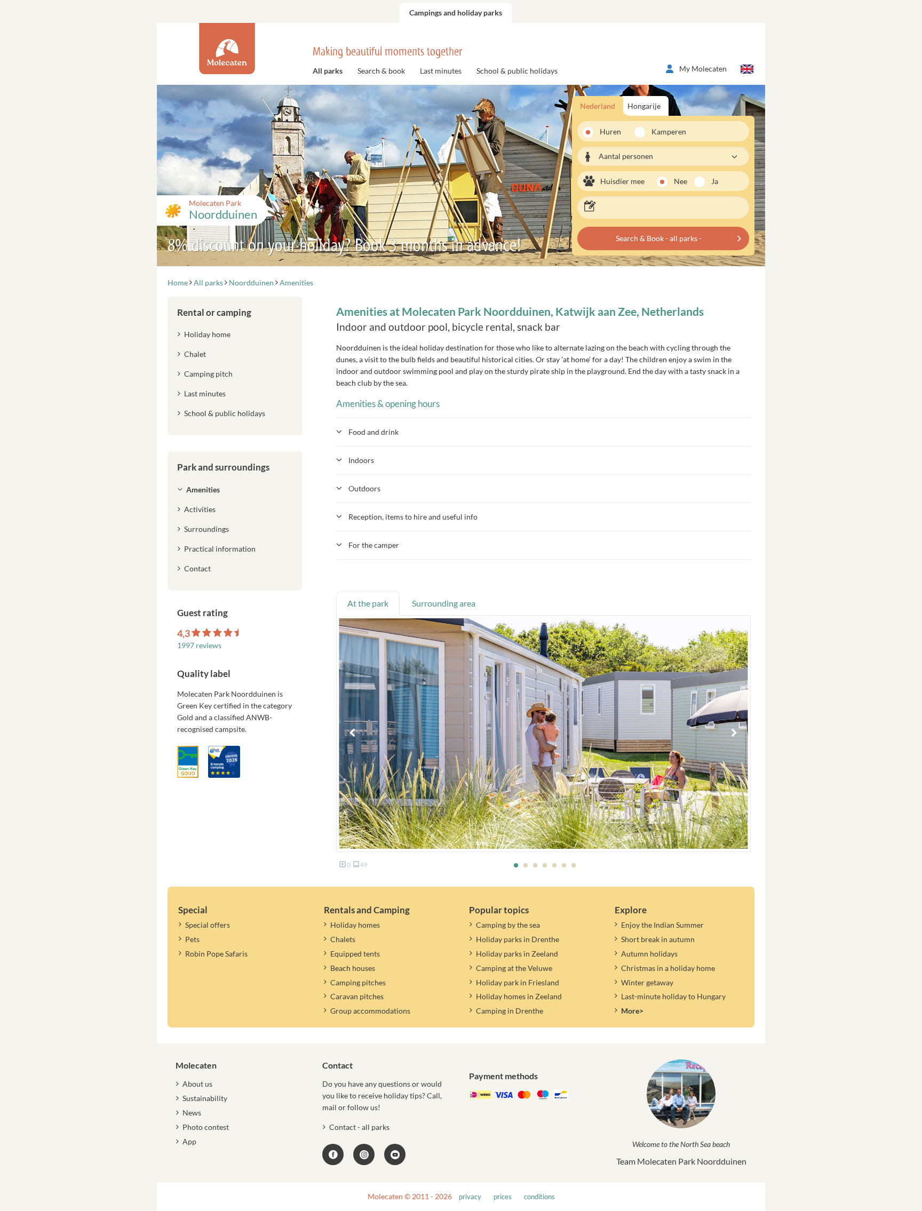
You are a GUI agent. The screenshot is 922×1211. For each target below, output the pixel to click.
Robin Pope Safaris (216, 953)
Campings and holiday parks (455, 12)
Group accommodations (370, 1010)
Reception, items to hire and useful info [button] (413, 516)
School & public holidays (517, 70)
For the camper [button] (373, 544)
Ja (714, 181)
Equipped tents (355, 953)
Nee (680, 181)
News (191, 1112)
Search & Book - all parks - (659, 238)
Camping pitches (358, 982)
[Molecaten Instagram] (364, 1154)
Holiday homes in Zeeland (519, 996)
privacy (470, 1197)
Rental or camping (214, 312)
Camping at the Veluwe (514, 968)
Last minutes (441, 70)
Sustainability (204, 1098)
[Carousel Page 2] (525, 865)
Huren (610, 131)
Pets (192, 939)
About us (197, 1083)
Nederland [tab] (597, 105)
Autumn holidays (649, 953)
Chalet (195, 353)
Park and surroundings (223, 467)
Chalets (342, 939)
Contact (197, 568)
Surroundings (206, 528)
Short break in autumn (658, 939)
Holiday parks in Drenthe (517, 939)
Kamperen (665, 131)
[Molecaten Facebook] (333, 1154)
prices (503, 1197)
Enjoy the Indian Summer (662, 924)
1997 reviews (199, 645)
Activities (200, 509)
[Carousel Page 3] (535, 865)
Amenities (203, 489)
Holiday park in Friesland (517, 982)
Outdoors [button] (364, 488)
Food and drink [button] (373, 431)
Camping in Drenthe (509, 1010)
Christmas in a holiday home (668, 968)
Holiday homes (355, 924)
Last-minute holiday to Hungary (673, 996)
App (189, 1141)
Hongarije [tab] (644, 105)
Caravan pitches (357, 996)
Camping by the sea (508, 924)
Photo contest (205, 1127)
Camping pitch (208, 373)
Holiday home (207, 334)
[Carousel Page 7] (573, 865)
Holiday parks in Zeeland (517, 953)
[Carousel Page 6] (564, 865)
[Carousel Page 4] (545, 865)
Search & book (381, 70)
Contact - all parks (359, 1127)
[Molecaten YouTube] (395, 1154)
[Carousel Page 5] (554, 865)
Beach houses (352, 968)
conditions (539, 1197)
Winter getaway (647, 982)
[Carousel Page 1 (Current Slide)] (516, 865)
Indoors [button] (361, 460)
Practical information (220, 548)
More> (632, 1010)
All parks (328, 70)
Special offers (207, 924)
